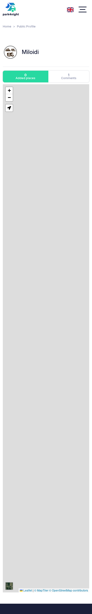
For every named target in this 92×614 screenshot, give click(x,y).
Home (7, 26)
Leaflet (27, 590)
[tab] (25, 76)
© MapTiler (41, 590)
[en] (70, 9)
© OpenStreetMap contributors (68, 590)
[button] (9, 90)
